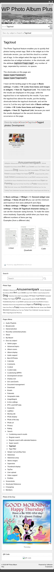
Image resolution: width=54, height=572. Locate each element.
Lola (45, 177)
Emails (9, 390)
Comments (11, 364)
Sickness (16, 187)
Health (6, 177)
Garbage (37, 173)
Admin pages (12, 343)
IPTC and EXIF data (14, 405)
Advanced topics (13, 346)
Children (43, 166)
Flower (43, 170)
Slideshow (11, 455)
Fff (40, 170)
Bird (24, 166)
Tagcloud (32, 122)
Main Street (36, 301)
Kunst (34, 177)
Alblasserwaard (14, 163)
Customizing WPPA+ (14, 373)
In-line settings (12, 402)
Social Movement (26, 187)
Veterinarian (27, 190)
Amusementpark (30, 162)
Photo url (10, 423)
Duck (26, 170)
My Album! (9, 338)
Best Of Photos (12, 358)
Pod (19, 184)
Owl (46, 180)
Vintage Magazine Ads (39, 190)
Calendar (10, 361)
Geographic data (13, 396)
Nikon (28, 180)
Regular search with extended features (22, 440)
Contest (47, 166)
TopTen (10, 469)
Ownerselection (11, 329)
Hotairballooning (19, 177)
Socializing (35, 187)
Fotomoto (10, 393)
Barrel (12, 166)
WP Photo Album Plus (27, 9)
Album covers (12, 349)
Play (17, 184)
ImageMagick (12, 399)
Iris (29, 177)
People (14, 184)
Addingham (7, 163)
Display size (11, 379)
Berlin (20, 166)
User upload (11, 472)
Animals (44, 163)
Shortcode (11, 187)
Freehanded (12, 173)
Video (32, 190)
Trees (11, 190)
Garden (40, 173)
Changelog (10, 487)
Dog (16, 169)
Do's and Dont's (12, 382)
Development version (15, 376)
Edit (29, 170)
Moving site (11, 414)
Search (19, 33)
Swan (39, 187)
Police (25, 184)
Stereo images (12, 461)
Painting (8, 183)
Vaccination (22, 190)
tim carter (16, 147)
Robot (44, 184)
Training (6, 190)
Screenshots (10, 481)
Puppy (34, 184)
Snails (19, 187)
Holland (12, 177)
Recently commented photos (16, 332)
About (8, 335)
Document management (16, 385)
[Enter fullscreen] (51, 3)
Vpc (48, 190)
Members (9, 490)
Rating (9, 428)
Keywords (10, 408)
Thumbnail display (13, 467)
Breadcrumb (10, 326)
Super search (13, 443)
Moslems (15, 180)
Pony (28, 184)
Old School (37, 180)
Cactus (27, 166)
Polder (22, 184)
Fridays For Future (22, 173)
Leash (42, 177)
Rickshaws (40, 184)
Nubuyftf (32, 180)
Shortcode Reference (13, 484)
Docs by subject (9, 33)
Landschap (38, 177)
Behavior (16, 166)
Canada (31, 166)
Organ (42, 180)
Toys (45, 187)
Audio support (12, 355)
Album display (12, 352)
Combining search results (18, 434)
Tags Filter (12, 449)
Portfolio (10, 478)
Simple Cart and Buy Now (16, 452)
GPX (32, 173)
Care (39, 166)
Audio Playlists (11, 323)
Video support (12, 475)
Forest (6, 174)
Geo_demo (45, 173)
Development (7, 170)
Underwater (16, 190)
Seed (47, 184)
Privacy (10, 426)
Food (47, 170)
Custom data (11, 370)
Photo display (12, 417)
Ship (6, 187)
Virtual (46, 190)
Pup (31, 184)
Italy (31, 177)
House (26, 177)
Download (11, 387)
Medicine (10, 180)
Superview (11, 464)
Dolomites (22, 170)
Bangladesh (7, 166)
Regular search (14, 437)
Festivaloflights (35, 170)
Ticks (42, 187)
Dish (12, 170)
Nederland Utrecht (22, 180)
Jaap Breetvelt (18, 264)
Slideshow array (13, 458)
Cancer (36, 166)
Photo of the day (13, 420)
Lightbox (10, 411)
